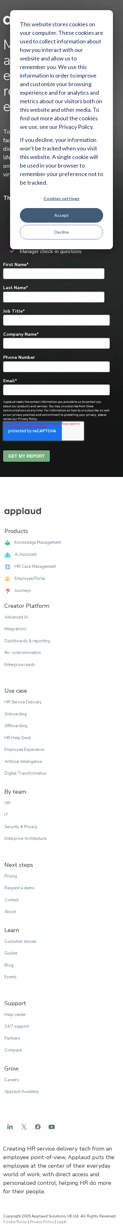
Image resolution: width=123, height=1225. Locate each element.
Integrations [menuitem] (15, 629)
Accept (61, 215)
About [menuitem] (10, 912)
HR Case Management (35, 566)
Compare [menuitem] (13, 1050)
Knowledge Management (38, 542)
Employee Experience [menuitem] (24, 749)
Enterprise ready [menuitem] (19, 665)
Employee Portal (30, 578)
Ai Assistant (26, 554)
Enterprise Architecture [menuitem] (25, 838)
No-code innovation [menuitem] (22, 653)
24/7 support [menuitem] (16, 1026)
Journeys (23, 590)
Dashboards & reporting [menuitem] (27, 641)
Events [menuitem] (10, 977)
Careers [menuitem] (11, 1080)
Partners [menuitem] (12, 1038)
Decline (61, 232)
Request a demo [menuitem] (19, 888)
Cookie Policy (15, 1221)
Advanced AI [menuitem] (16, 617)
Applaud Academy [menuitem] (21, 1092)
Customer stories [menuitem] (20, 941)
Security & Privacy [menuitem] (21, 827)
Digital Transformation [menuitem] (25, 773)
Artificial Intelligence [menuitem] (23, 762)
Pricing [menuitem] (10, 876)
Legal (62, 1221)
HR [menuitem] (7, 803)
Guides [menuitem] (11, 953)
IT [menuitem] (6, 815)
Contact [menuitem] (11, 900)
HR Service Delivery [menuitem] (23, 702)
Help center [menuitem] (15, 1015)
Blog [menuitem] (9, 965)
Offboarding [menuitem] (15, 726)
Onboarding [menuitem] (15, 714)
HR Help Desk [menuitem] (17, 738)
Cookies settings (61, 198)
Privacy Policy (42, 1221)
